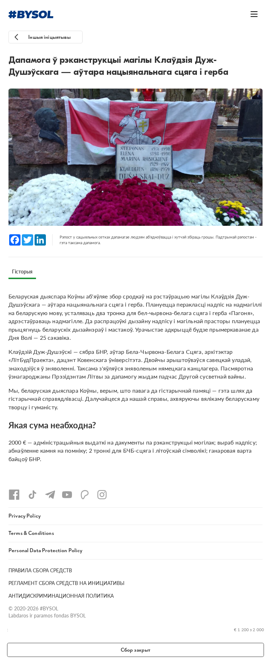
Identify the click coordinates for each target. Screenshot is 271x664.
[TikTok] (32, 494)
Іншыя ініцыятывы (49, 37)
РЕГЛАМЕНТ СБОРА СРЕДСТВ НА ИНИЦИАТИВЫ (66, 582)
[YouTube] (67, 495)
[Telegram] (50, 494)
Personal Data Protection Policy (45, 550)
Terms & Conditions (31, 533)
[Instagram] (102, 495)
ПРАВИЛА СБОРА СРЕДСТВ (40, 570)
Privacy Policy (24, 516)
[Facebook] (14, 494)
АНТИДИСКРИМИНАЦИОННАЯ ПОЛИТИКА (61, 595)
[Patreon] (85, 494)
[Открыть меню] (254, 14)
